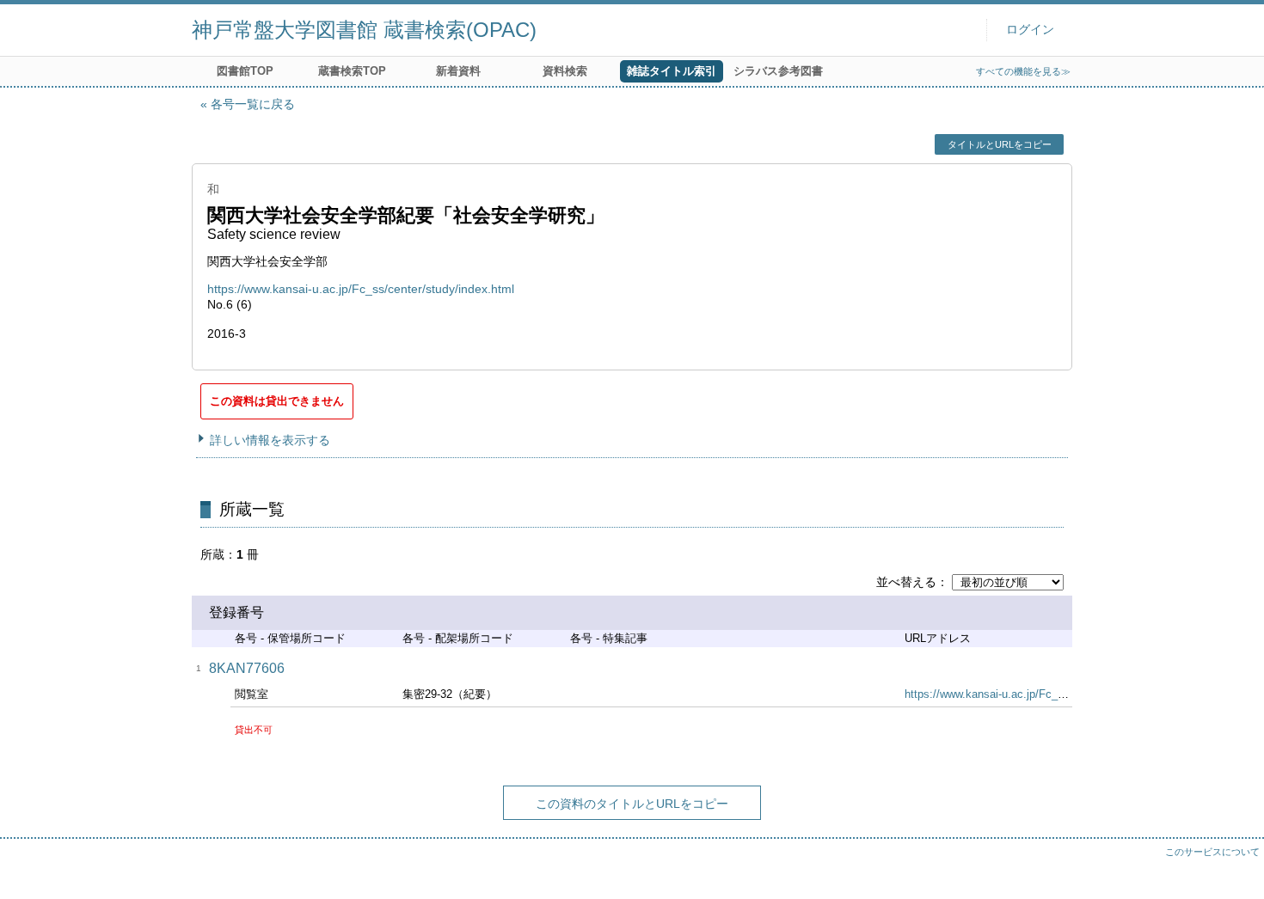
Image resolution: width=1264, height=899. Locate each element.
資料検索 (565, 70)
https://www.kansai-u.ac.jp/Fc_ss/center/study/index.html (360, 289)
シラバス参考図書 (778, 70)
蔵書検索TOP (352, 70)
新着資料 (458, 70)
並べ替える (906, 582)
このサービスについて (1212, 852)
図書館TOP (245, 70)
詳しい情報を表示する (270, 440)
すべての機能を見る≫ (1023, 71)
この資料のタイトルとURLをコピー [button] (632, 803)
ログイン (1030, 29)
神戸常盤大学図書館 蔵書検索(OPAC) (364, 29)
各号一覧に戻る (253, 104)
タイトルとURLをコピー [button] (1000, 144)
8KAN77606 (247, 668)
